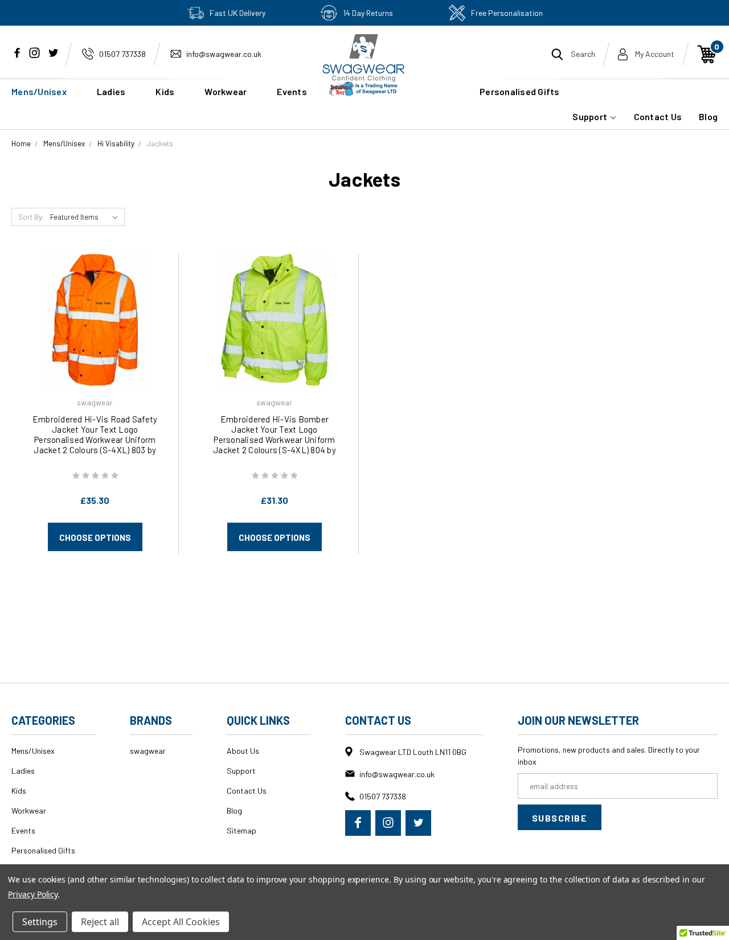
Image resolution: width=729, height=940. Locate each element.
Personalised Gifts (520, 91)
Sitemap (241, 830)
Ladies (111, 91)
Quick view (95, 304)
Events (23, 830)
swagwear (148, 751)
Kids (164, 91)
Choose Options (95, 537)
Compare (91, 335)
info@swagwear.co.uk (223, 54)
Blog (708, 116)
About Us (243, 751)
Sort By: (31, 216)
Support (590, 116)
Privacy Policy (33, 894)
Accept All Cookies (181, 922)
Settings (40, 922)
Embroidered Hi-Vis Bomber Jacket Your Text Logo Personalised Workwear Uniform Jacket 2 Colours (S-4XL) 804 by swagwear (274, 439)
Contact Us (658, 116)
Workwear (225, 91)
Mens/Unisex (39, 91)
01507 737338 (122, 54)
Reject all (100, 922)
